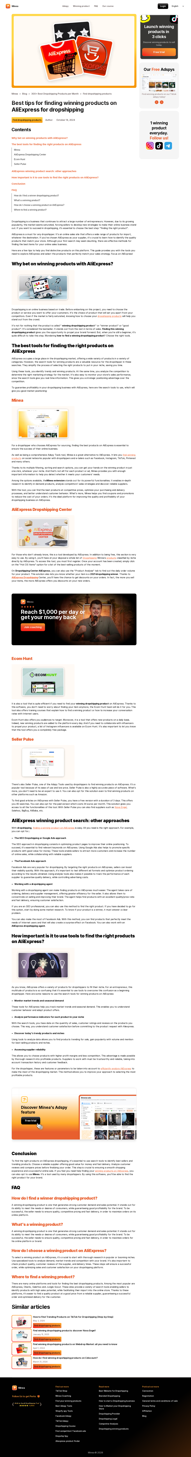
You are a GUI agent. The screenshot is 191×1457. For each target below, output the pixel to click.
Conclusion (18, 183)
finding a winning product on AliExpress (54, 827)
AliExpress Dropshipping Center (30, 154)
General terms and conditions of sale (160, 1401)
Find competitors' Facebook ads (71, 1431)
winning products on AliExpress (111, 1170)
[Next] (161, 102)
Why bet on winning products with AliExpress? (40, 138)
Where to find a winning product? (30, 210)
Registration (148, 1396)
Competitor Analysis (108, 1424)
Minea (15, 93)
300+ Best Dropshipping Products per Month (54, 93)
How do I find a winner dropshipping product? (36, 195)
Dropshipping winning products (114, 1429)
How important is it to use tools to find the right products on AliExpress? (55, 177)
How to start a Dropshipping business (117, 1401)
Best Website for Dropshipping (113, 1391)
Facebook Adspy (63, 1416)
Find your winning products (68, 1401)
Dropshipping (90, 558)
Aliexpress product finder (68, 1441)
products (111, 558)
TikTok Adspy (62, 1421)
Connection (147, 1391)
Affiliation (147, 1411)
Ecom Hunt (19, 159)
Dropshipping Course (66, 1426)
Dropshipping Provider (109, 1414)
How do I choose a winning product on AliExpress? (39, 205)
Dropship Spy (62, 1436)
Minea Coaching (63, 1396)
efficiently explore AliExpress (116, 1068)
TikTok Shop (61, 1391)
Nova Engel (121, 807)
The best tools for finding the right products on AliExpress (46, 144)
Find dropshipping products (97, 93)
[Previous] (156, 102)
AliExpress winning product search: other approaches (44, 171)
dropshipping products (110, 316)
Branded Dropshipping (109, 1396)
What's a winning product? (27, 200)
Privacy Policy (148, 1406)
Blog (24, 93)
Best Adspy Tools (64, 1406)
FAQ (14, 190)
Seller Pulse (20, 164)
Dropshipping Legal (108, 1419)
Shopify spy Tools (64, 1411)
